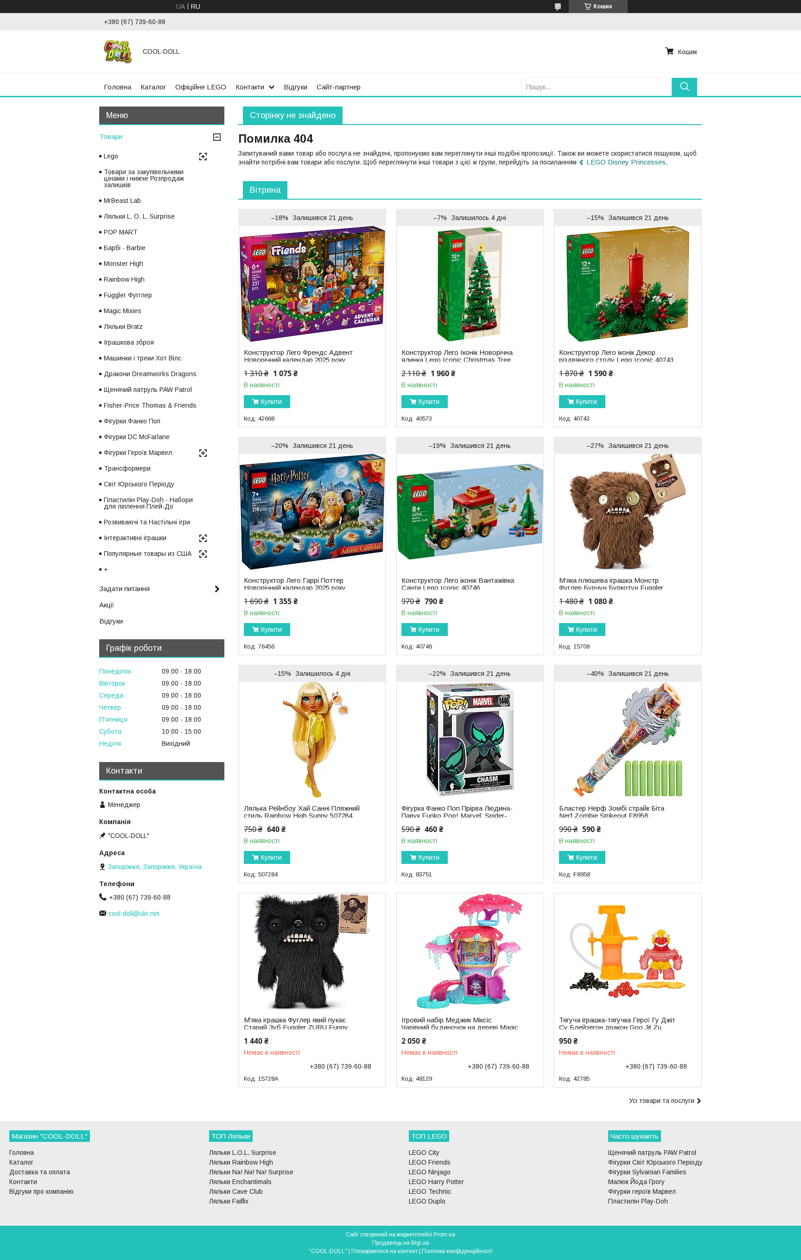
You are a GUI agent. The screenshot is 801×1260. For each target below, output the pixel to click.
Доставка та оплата (39, 1172)
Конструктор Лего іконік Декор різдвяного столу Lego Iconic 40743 (616, 356)
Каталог (153, 87)
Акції (106, 605)
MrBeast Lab (122, 200)
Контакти (249, 87)
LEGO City (424, 1152)
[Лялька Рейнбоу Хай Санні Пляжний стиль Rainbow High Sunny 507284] (312, 740)
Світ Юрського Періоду (139, 484)
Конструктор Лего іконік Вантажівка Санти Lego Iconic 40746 (457, 584)
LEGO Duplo (427, 1201)
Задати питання (124, 588)
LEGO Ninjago (430, 1172)
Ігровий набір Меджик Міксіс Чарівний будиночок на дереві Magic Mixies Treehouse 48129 (459, 1027)
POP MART (121, 232)
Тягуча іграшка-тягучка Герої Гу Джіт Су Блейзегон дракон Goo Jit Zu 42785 (617, 1027)
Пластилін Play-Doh (638, 1201)
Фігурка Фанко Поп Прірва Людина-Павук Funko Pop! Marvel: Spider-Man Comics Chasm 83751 (457, 816)
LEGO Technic (430, 1191)
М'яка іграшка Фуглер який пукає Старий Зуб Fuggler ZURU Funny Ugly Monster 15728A (296, 1027)
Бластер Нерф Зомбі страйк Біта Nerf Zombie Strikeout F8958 (611, 812)
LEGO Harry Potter (436, 1181)
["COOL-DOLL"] (118, 51)
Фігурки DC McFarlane (137, 437)
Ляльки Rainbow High (241, 1162)
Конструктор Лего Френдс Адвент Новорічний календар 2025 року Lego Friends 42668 (298, 360)
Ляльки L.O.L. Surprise (242, 1152)
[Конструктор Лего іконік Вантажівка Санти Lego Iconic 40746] (470, 512)
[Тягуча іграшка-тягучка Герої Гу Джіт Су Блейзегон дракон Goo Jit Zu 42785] (627, 951)
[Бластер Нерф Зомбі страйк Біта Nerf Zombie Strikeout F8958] (627, 740)
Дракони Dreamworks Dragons (150, 374)
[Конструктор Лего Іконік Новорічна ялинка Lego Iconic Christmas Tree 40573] (470, 284)
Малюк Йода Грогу (636, 1181)
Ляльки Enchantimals (240, 1181)
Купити (271, 401)
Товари (110, 136)
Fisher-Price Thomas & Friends (150, 405)
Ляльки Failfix (228, 1201)
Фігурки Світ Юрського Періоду (655, 1162)
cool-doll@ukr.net (133, 913)
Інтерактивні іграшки (135, 538)
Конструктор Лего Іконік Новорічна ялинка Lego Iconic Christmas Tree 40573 (457, 360)
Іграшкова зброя (129, 342)
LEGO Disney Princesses (626, 162)
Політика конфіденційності (457, 1251)
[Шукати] (684, 87)
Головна (117, 87)
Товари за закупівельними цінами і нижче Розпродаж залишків (144, 178)
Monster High (123, 263)
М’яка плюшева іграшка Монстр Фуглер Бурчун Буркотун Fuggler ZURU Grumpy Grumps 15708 (611, 588)
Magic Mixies (122, 311)
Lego (111, 156)
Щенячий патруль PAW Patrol (148, 389)
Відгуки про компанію (41, 1191)
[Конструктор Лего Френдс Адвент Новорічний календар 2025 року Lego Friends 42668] (312, 284)
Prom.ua (444, 1234)
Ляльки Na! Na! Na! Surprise (251, 1172)
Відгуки (295, 87)
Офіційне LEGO (200, 87)
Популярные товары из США (147, 553)
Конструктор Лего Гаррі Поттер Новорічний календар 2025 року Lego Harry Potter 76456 (295, 588)
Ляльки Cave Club (236, 1191)
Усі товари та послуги (661, 1100)
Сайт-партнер (339, 87)
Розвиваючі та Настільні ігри (147, 522)
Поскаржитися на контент (384, 1251)
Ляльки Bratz (123, 326)
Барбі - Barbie (125, 248)
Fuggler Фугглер (128, 295)
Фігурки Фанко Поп (132, 421)
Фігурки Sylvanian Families (647, 1172)
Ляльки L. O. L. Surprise (139, 216)
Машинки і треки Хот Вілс (142, 358)
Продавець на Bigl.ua (400, 1243)
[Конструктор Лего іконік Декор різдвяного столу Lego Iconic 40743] (627, 284)
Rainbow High (124, 279)
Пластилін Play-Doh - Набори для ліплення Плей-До (148, 503)
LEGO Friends (430, 1162)
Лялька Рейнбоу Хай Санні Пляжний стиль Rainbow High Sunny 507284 (302, 812)
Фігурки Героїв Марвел (138, 452)
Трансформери (127, 468)
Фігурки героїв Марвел (642, 1191)
